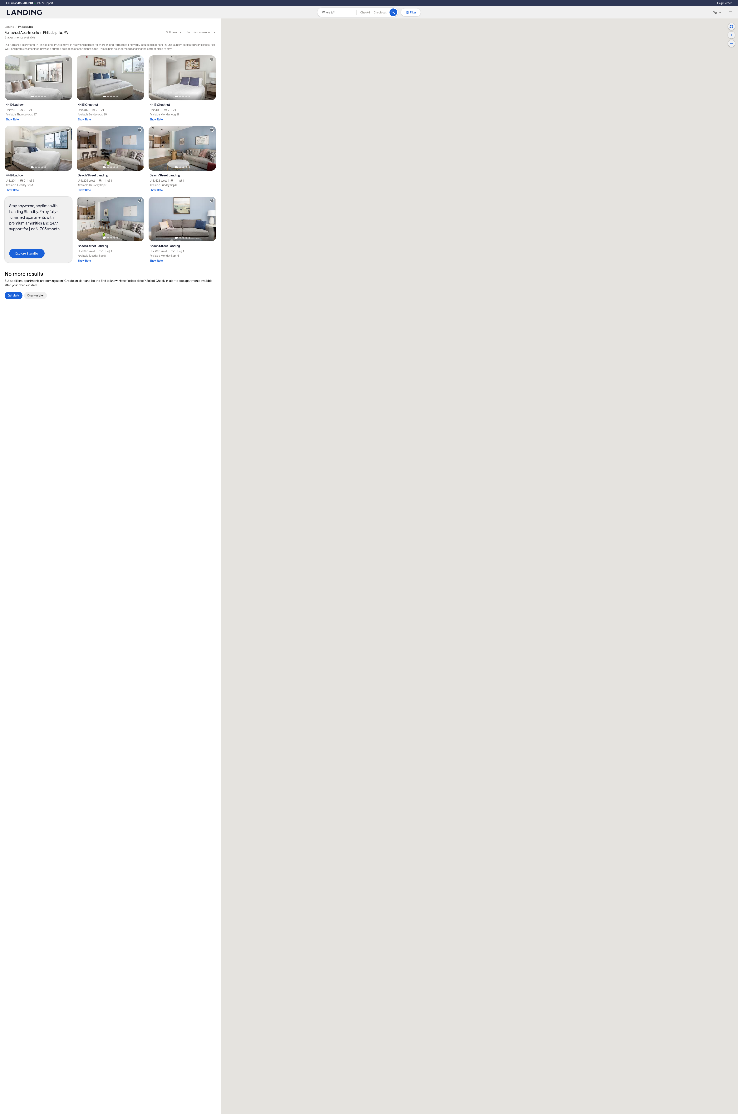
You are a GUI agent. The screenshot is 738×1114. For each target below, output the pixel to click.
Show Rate (12, 119)
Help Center (724, 3)
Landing (9, 26)
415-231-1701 (25, 3)
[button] (373, 12)
